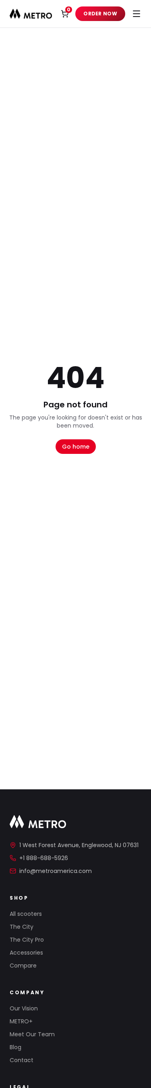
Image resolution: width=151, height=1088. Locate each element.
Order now (100, 13)
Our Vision (24, 1008)
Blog (15, 1047)
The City (21, 927)
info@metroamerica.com (55, 871)
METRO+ (21, 1021)
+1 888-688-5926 (43, 858)
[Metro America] (31, 14)
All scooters (26, 914)
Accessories (26, 953)
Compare (23, 965)
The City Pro (27, 940)
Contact (21, 1060)
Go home (75, 447)
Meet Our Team (32, 1034)
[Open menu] (136, 14)
